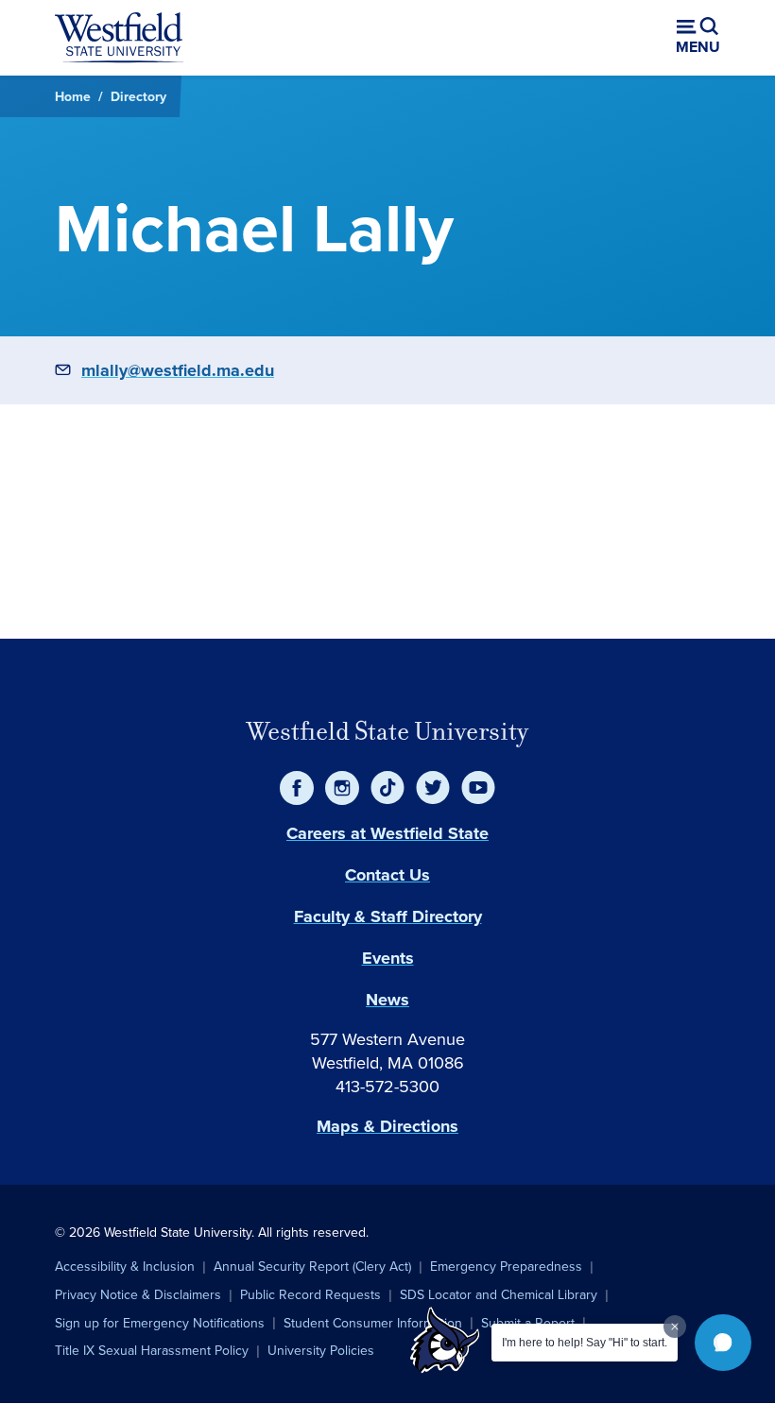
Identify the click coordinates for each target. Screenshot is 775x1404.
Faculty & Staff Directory (388, 916)
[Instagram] (342, 788)
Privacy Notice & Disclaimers (138, 1294)
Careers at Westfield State (387, 833)
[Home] (119, 37)
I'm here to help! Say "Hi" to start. (584, 1342)
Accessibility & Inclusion (125, 1266)
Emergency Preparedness (506, 1266)
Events (388, 958)
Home (73, 96)
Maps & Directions (387, 1126)
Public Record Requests (310, 1294)
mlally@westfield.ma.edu (177, 370)
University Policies (320, 1350)
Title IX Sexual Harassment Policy (152, 1350)
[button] (723, 1342)
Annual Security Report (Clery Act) (312, 1266)
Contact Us (387, 875)
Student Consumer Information (373, 1322)
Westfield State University (387, 731)
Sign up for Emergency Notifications (160, 1322)
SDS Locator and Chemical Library (498, 1294)
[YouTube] (478, 788)
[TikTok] (387, 788)
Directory (138, 96)
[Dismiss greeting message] (674, 1326)
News (387, 999)
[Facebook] (297, 788)
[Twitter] (433, 788)
